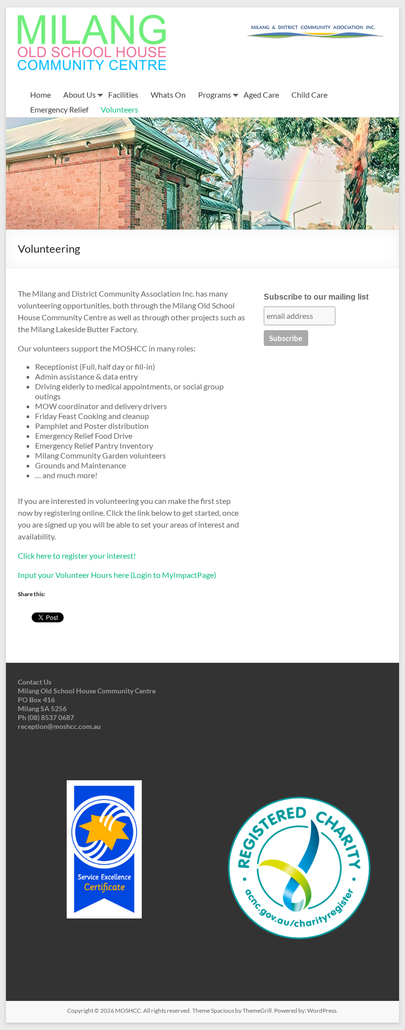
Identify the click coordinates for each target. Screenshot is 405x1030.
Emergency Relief (59, 109)
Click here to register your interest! (77, 555)
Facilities (123, 94)
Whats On (168, 94)
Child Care (309, 94)
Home (40, 94)
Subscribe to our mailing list (316, 297)
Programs (214, 94)
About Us (79, 94)
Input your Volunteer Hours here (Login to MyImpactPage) (117, 574)
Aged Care (261, 94)
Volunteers (119, 109)
